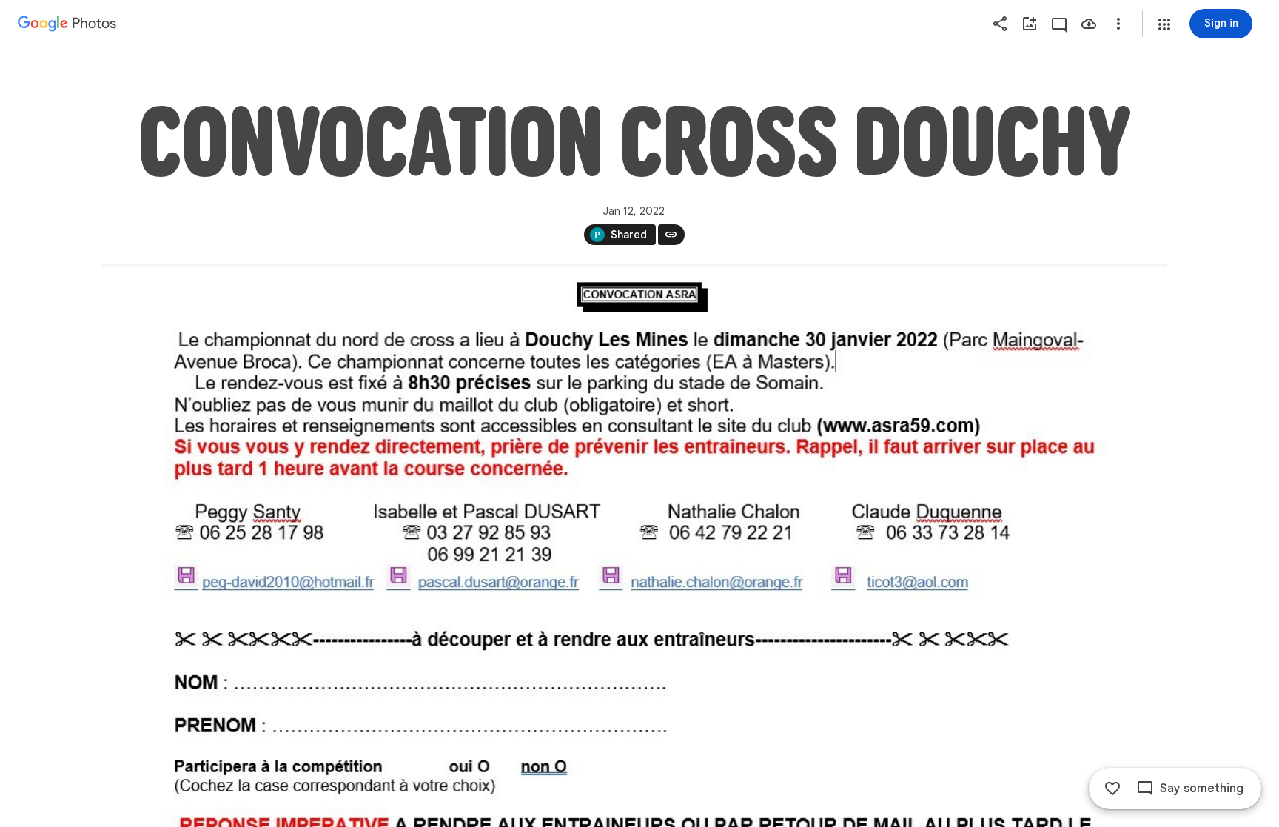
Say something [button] (1201, 788)
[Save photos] (1089, 23)
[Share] (1000, 23)
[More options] (1118, 23)
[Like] (1112, 788)
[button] (1164, 24)
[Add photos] (1029, 23)
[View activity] (1059, 23)
